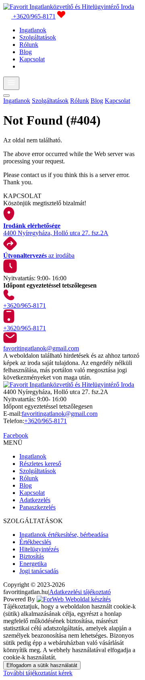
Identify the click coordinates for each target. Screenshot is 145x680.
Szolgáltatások (37, 37)
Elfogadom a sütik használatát (41, 665)
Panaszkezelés (37, 507)
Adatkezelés (34, 499)
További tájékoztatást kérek (37, 673)
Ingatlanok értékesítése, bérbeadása (63, 534)
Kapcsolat (32, 59)
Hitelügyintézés (39, 549)
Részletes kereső (40, 463)
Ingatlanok (32, 30)
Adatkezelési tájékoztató (80, 591)
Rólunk (28, 44)
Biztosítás (31, 556)
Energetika (33, 563)
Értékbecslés (35, 541)
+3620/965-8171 (45, 420)
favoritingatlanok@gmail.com (59, 413)
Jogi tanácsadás (38, 570)
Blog (25, 51)
